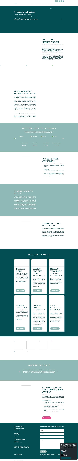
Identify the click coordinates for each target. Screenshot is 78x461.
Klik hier (15, 444)
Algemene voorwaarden (18, 454)
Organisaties (37, 3)
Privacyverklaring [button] (64, 450)
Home (32, 3)
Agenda (58, 3)
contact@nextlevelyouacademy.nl (20, 439)
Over (62, 3)
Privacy (57, 454)
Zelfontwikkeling (45, 3)
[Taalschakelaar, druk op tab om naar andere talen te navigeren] (63, 1)
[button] (62, 451)
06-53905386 (17, 438)
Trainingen (53, 3)
